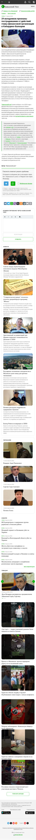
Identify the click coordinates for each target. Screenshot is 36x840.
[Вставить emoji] (19, 216)
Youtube (7, 141)
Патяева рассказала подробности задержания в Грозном (14, 408)
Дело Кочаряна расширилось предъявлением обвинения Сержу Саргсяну (17, 595)
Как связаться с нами (15, 809)
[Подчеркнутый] (12, 216)
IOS (12, 127)
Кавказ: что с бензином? (10, 11)
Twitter (18, 137)
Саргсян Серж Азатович (11, 487)
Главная (3, 13)
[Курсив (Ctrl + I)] (8, 216)
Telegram (8, 139)
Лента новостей (12, 13)
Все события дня (29, 566)
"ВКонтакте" (12, 143)
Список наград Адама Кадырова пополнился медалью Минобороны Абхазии (15, 268)
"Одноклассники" (22, 143)
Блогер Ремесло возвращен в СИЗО (15, 423)
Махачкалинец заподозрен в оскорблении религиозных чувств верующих (15, 563)
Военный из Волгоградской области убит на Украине (16, 539)
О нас (2, 809)
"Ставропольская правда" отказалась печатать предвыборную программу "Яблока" (15, 299)
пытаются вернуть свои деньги (24, 116)
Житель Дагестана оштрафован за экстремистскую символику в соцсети (14, 547)
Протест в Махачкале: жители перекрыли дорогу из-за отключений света (15, 662)
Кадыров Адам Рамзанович (12, 463)
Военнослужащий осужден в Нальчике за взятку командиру (17, 555)
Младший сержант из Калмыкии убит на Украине (15, 531)
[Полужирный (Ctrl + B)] (5, 216)
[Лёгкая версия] (9, 2)
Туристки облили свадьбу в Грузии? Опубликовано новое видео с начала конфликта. (17, 693)
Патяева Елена (8, 510)
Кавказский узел (7, 104)
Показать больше (18, 793)
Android (8, 127)
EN (5, 1)
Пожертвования (31, 809)
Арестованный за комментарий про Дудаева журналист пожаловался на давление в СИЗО (15, 337)
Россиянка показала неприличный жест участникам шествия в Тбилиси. (14, 788)
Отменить (18, 239)
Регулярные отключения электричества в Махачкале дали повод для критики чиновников (17, 373)
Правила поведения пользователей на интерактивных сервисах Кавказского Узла (18, 828)
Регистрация (18, 234)
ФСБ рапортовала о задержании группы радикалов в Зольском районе (14, 523)
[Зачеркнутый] (15, 216)
